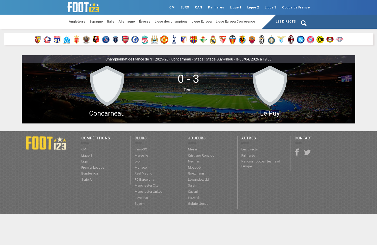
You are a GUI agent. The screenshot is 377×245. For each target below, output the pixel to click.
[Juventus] (261, 39)
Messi (192, 149)
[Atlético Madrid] (183, 39)
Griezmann (196, 173)
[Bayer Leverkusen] (329, 39)
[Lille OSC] (47, 39)
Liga (84, 161)
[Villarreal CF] (242, 39)
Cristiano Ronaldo (201, 155)
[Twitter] (307, 152)
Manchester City (146, 185)
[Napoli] (300, 39)
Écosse (145, 21)
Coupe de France (296, 7)
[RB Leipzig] (339, 39)
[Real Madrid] (213, 39)
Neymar (193, 161)
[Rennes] (96, 39)
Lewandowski (198, 179)
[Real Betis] (203, 39)
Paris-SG (141, 149)
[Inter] (271, 39)
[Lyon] (57, 39)
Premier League (92, 167)
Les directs (286, 21)
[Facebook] (297, 152)
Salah (192, 185)
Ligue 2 (253, 7)
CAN (198, 7)
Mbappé (194, 167)
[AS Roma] (251, 39)
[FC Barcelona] (193, 39)
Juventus (141, 198)
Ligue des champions (171, 21)
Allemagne (126, 21)
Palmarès (216, 7)
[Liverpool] (144, 39)
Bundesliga (89, 173)
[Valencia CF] (232, 39)
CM (172, 7)
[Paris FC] (115, 39)
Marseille (141, 155)
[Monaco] (76, 39)
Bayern (140, 204)
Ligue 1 (235, 7)
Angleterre (77, 21)
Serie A (86, 179)
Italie (110, 21)
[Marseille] (66, 39)
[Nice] (86, 39)
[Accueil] (46, 142)
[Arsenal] (125, 39)
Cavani (193, 191)
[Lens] (37, 39)
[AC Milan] (290, 39)
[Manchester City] (154, 39)
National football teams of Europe (260, 163)
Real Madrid (143, 173)
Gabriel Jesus (198, 204)
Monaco (141, 167)
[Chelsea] (135, 39)
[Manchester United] (164, 39)
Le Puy (270, 113)
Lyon (138, 161)
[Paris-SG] (105, 39)
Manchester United (149, 191)
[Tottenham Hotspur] (174, 39)
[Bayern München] (310, 39)
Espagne (96, 21)
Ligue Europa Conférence (235, 21)
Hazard (193, 198)
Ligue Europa (202, 21)
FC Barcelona (144, 179)
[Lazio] (281, 39)
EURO (185, 7)
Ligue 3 (270, 7)
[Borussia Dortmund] (320, 39)
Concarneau (107, 113)
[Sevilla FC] (222, 39)
